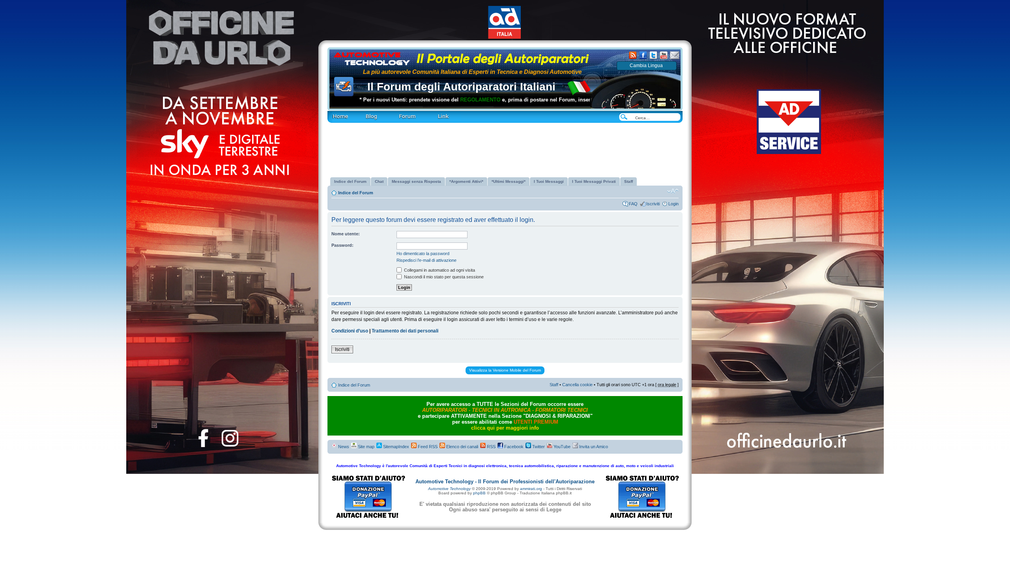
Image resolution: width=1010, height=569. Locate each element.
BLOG (359, 113)
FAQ (633, 203)
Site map (365, 446)
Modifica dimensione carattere (673, 191)
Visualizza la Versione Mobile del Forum (505, 370)
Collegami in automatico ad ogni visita (439, 270)
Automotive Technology (449, 488)
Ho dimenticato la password (423, 253)
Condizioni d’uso (349, 331)
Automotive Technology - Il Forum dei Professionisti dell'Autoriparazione (505, 481)
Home (332, 113)
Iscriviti (653, 203)
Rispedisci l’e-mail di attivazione (426, 260)
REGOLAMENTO (453, 100)
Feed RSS (427, 446)
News (343, 446)
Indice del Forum (355, 192)
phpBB (479, 493)
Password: (342, 245)
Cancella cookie (577, 384)
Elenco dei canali (461, 446)
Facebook (513, 446)
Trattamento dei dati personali (405, 331)
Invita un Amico (593, 446)
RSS (491, 446)
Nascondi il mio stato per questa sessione (443, 276)
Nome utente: (345, 233)
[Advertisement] (505, 147)
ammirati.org (531, 488)
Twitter (538, 446)
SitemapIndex (395, 446)
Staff (554, 384)
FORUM (396, 113)
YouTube (561, 446)
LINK (429, 113)
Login (673, 203)
